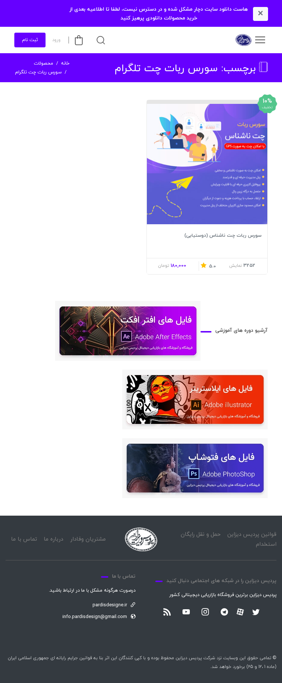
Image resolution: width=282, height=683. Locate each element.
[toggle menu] (260, 40)
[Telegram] (224, 612)
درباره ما (53, 539)
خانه (65, 63)
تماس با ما (24, 539)
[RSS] (167, 612)
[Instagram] (205, 612)
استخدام (266, 544)
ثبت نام (30, 40)
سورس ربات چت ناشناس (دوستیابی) (222, 235)
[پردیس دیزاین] (243, 40)
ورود (56, 40)
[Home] (141, 539)
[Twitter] (255, 612)
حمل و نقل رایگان (201, 534)
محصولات (43, 63)
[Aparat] (240, 611)
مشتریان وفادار (88, 539)
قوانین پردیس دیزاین (251, 534)
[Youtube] (186, 612)
